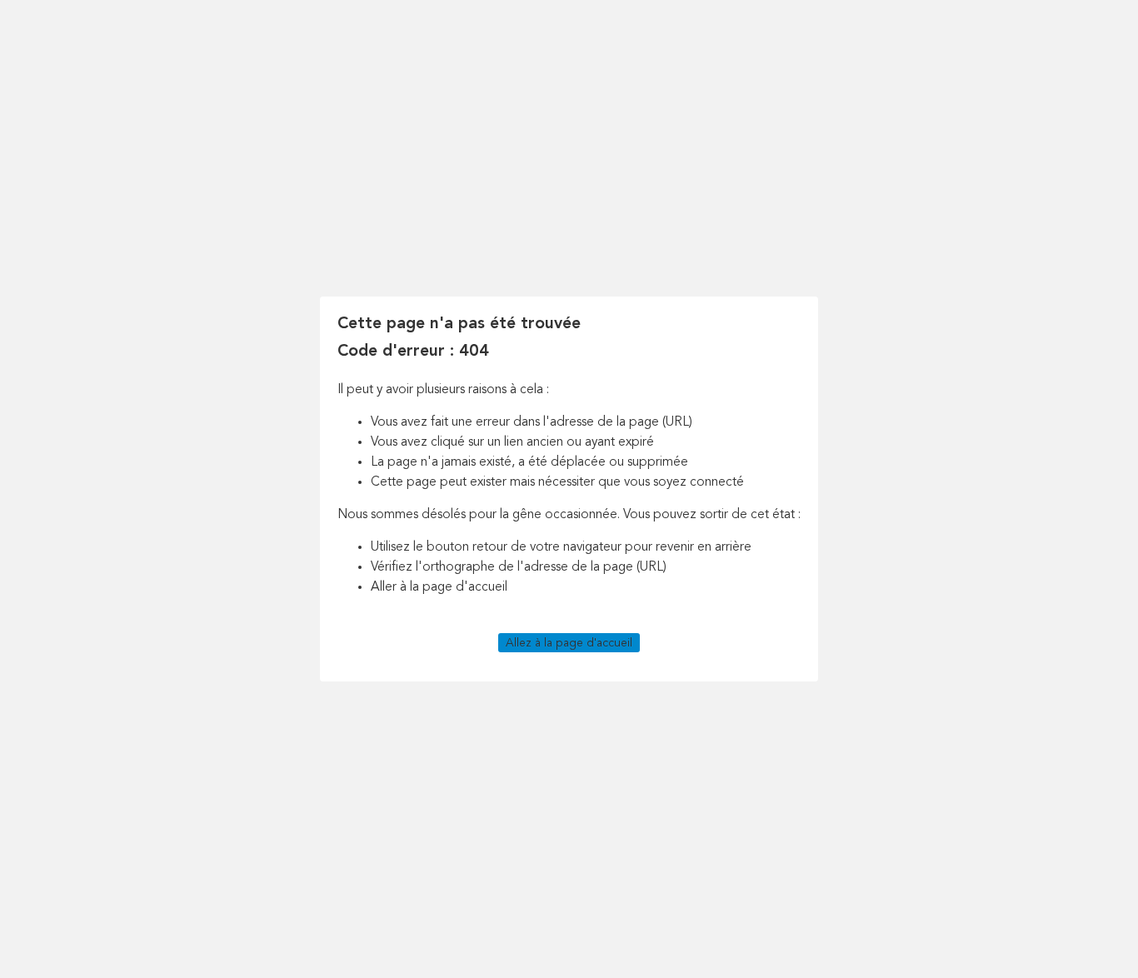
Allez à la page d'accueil (569, 642)
